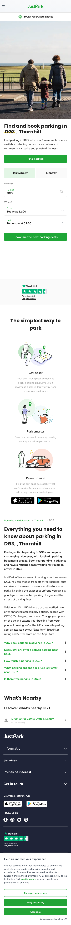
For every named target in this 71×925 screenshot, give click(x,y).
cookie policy (28, 879)
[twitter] (19, 820)
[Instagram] (12, 820)
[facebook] (5, 820)
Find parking (36, 159)
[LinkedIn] (26, 820)
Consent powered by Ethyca (51, 919)
